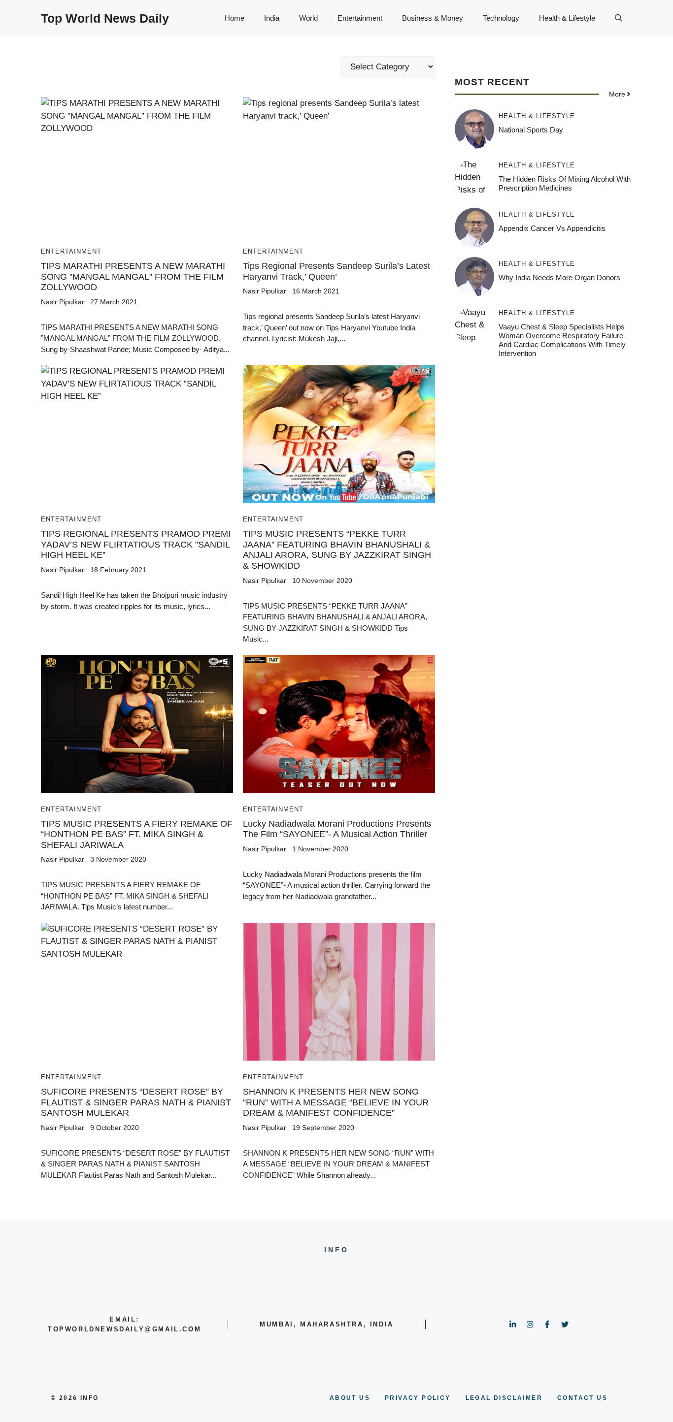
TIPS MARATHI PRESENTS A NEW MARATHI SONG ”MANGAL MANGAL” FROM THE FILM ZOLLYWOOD (133, 276)
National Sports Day (531, 130)
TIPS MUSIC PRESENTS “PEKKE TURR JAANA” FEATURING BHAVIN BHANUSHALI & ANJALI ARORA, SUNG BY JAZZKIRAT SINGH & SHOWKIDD (337, 550)
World (308, 18)
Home (234, 18)
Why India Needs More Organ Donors (559, 277)
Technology (501, 18)
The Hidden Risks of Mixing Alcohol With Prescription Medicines (565, 183)
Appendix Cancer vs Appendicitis (552, 228)
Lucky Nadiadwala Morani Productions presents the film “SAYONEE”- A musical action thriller (337, 829)
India (271, 18)
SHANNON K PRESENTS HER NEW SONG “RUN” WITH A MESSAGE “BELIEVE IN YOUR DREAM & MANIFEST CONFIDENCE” (336, 1102)
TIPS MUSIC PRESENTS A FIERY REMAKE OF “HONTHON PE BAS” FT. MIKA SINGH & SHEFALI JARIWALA (137, 834)
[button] (618, 18)
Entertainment (359, 18)
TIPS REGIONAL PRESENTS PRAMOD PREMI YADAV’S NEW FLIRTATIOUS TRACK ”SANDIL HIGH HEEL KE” (136, 544)
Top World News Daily (105, 18)
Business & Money (432, 18)
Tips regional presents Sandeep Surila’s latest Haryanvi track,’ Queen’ (336, 271)
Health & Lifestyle (567, 18)
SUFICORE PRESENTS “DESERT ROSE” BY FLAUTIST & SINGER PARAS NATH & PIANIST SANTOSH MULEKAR (136, 1102)
